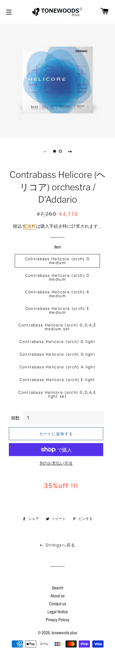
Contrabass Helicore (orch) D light (57, 354)
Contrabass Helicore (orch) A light (57, 367)
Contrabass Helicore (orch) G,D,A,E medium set (57, 327)
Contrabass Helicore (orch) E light (57, 379)
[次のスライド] (69, 151)
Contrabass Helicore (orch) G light (57, 341)
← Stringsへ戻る (57, 544)
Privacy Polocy (57, 620)
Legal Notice (57, 612)
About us (57, 596)
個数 (15, 418)
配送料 (29, 226)
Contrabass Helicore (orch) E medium (57, 310)
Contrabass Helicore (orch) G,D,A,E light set (57, 394)
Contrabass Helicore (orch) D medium (57, 277)
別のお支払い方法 (56, 463)
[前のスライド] (45, 151)
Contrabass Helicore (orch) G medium (57, 260)
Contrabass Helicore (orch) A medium (57, 293)
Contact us (57, 604)
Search (57, 588)
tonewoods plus (64, 633)
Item (57, 247)
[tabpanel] (57, 79)
